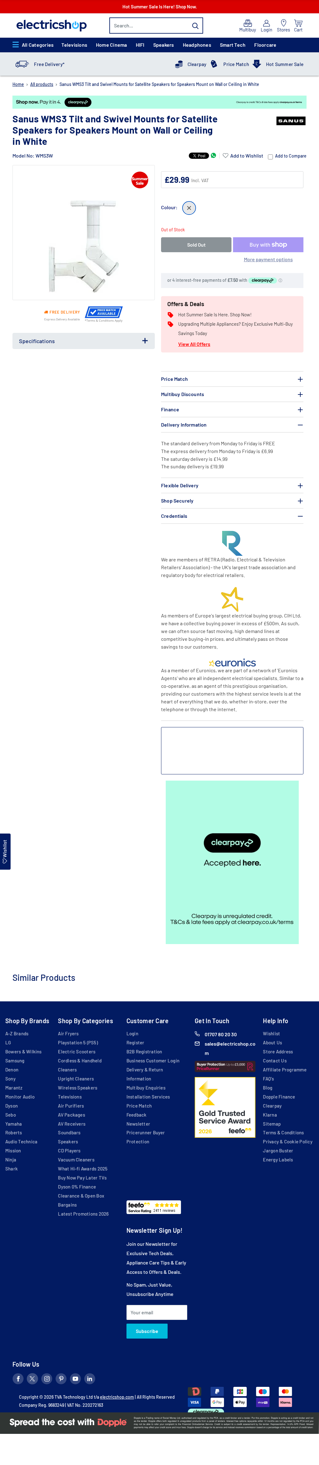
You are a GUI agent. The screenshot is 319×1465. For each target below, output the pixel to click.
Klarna (270, 1115)
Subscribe (147, 1331)
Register (135, 1042)
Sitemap (272, 1124)
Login (132, 1033)
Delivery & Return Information (144, 1074)
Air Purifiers (71, 1105)
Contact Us (274, 1060)
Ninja (10, 1159)
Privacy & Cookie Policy (287, 1141)
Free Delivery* (49, 64)
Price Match (236, 64)
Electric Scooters (76, 1051)
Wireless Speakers (77, 1087)
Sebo (10, 1115)
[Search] (195, 25)
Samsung (15, 1060)
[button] (243, 155)
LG (8, 1042)
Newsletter (138, 1124)
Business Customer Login (152, 1060)
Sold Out (196, 245)
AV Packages (71, 1115)
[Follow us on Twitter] (32, 1380)
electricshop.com (117, 1397)
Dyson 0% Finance (77, 1186)
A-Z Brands (16, 1033)
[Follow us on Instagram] (46, 1380)
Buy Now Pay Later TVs (82, 1177)
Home (18, 84)
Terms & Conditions (283, 1132)
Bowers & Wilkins (23, 1051)
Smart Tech (232, 45)
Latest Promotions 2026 (83, 1214)
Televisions (74, 45)
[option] (159, 102)
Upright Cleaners (76, 1078)
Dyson (11, 1105)
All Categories (38, 45)
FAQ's (268, 1078)
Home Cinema (111, 45)
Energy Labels (278, 1159)
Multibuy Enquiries (145, 1087)
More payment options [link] (268, 259)
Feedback (136, 1115)
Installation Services (148, 1096)
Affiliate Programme (284, 1069)
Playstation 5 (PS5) (78, 1042)
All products (41, 84)
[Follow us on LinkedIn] (89, 1380)
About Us (272, 1042)
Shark (11, 1168)
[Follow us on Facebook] (18, 1380)
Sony (10, 1078)
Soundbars (69, 1132)
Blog (267, 1087)
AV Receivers (71, 1124)
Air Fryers (68, 1033)
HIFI (140, 45)
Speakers (163, 45)
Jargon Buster (278, 1150)
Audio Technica (21, 1141)
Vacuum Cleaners (76, 1159)
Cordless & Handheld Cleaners (79, 1065)
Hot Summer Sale (284, 64)
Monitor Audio (20, 1096)
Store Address (278, 1051)
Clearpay (197, 64)
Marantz (14, 1087)
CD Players (69, 1150)
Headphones (197, 45)
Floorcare (265, 45)
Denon (11, 1069)
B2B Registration (144, 1051)
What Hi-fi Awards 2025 (82, 1168)
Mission (13, 1150)
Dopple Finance (279, 1096)
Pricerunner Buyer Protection (145, 1137)
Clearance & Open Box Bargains (81, 1200)
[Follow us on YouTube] (75, 1380)
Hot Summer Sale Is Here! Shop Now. (159, 6)
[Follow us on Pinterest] (61, 1380)
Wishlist (271, 1033)
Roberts (13, 1132)
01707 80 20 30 (221, 1034)
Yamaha (13, 1124)
